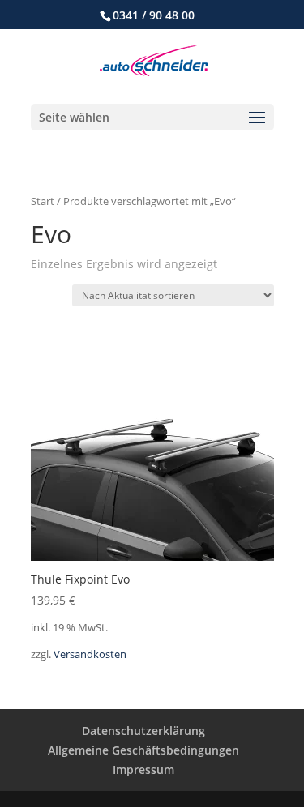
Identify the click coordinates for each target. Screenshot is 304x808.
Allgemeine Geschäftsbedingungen (143, 750)
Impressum (143, 769)
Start (42, 201)
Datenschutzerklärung (143, 730)
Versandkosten (90, 654)
